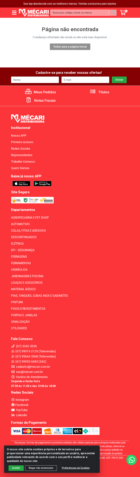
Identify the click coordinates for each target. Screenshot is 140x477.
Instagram (22, 399)
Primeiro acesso (22, 142)
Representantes (21, 155)
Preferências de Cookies (76, 468)
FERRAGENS (19, 256)
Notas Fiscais (44, 100)
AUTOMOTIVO (20, 224)
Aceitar (16, 468)
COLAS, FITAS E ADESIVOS (28, 230)
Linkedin (21, 415)
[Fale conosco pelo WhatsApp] (131, 460)
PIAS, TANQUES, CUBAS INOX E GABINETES (39, 295)
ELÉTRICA (17, 243)
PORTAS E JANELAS (24, 315)
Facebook (22, 405)
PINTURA (17, 302)
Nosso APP (18, 135)
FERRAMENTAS (21, 263)
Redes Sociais (20, 148)
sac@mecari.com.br (29, 372)
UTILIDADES (19, 328)
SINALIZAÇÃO (20, 321)
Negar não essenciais (41, 468)
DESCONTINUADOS (24, 237)
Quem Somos (20, 168)
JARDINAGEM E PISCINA (27, 276)
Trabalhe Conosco (23, 161)
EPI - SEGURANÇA (22, 250)
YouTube (21, 410)
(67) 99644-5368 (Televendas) (35, 356)
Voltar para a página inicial (70, 46)
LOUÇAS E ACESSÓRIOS (27, 282)
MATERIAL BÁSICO (23, 289)
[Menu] (14, 13)
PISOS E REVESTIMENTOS (28, 308)
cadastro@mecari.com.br (32, 366)
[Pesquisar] (114, 13)
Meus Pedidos (44, 92)
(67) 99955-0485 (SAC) (30, 361)
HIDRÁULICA (19, 269)
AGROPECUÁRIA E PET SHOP (30, 217)
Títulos (103, 92)
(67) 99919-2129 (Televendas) (35, 351)
